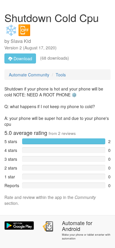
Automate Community (29, 75)
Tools (61, 75)
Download (22, 58)
